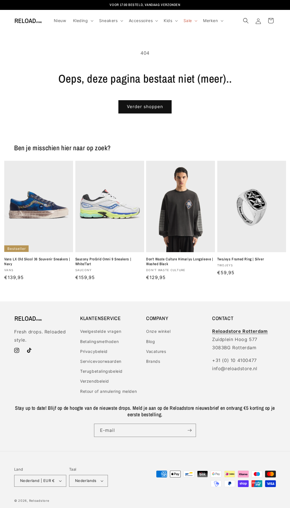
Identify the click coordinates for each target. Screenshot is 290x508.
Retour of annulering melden (108, 391)
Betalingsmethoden (99, 341)
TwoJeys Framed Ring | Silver (240, 259)
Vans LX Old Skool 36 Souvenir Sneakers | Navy (37, 261)
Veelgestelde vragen (100, 331)
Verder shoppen (145, 106)
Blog (150, 341)
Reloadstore (39, 501)
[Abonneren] (189, 430)
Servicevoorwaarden (100, 361)
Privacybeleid (94, 351)
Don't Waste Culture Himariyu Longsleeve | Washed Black (179, 261)
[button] (83, 21)
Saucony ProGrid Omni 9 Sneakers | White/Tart (103, 261)
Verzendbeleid (94, 381)
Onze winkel (158, 331)
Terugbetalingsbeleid (101, 371)
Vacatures (156, 351)
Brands (153, 361)
